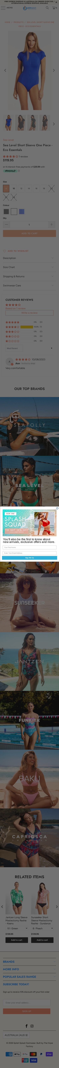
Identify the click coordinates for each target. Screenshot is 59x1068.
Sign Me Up (29, 558)
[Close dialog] (57, 508)
